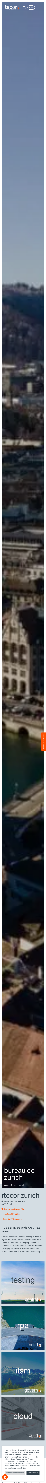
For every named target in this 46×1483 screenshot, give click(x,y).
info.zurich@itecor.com (11, 1219)
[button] (31, 7)
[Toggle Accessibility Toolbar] (5, 1477)
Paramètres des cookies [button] (15, 1473)
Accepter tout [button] (33, 1473)
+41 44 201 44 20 (12, 1214)
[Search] (24, 7)
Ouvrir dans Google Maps (14, 1209)
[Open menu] (39, 7)
